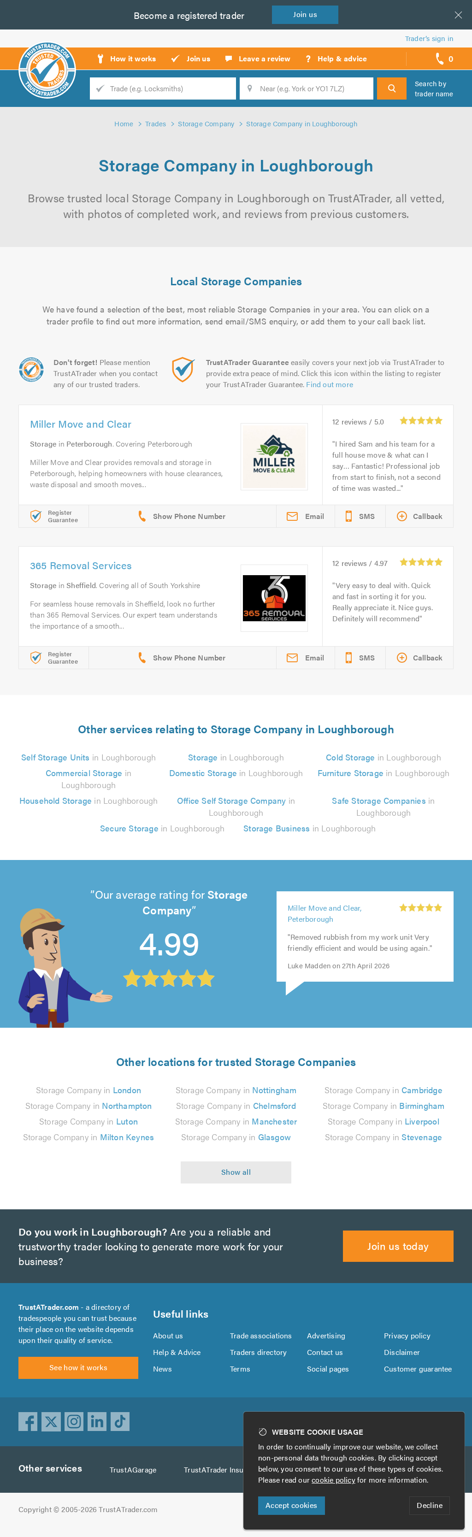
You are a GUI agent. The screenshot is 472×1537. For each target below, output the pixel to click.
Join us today (398, 1245)
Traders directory (258, 1352)
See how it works (78, 1367)
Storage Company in (88, 1089)
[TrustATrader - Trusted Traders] (47, 55)
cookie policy (333, 1479)
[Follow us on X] (51, 1421)
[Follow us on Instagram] (74, 1421)
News (162, 1368)
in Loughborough (88, 757)
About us (168, 1335)
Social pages (328, 1368)
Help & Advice (177, 1352)
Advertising (326, 1335)
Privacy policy (407, 1335)
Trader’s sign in (429, 38)
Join (305, 14)
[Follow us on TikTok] (120, 1421)
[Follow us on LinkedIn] (97, 1421)
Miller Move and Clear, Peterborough (324, 913)
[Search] (392, 88)
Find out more (329, 384)
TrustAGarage (133, 1469)
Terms (240, 1368)
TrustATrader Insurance (223, 1469)
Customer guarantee (418, 1368)
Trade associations (261, 1335)
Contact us (325, 1352)
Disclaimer (402, 1352)
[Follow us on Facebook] (28, 1421)
